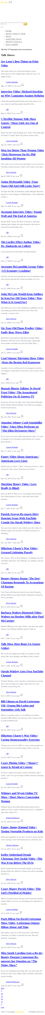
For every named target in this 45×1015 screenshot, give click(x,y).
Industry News (13, 39)
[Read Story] (22, 86)
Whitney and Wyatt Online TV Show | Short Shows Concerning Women (20, 797)
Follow (5, 2)
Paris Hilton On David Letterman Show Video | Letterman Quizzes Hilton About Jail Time (21, 923)
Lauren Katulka (12, 82)
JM (7, 109)
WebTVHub (19, 1012)
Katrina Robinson (12, 818)
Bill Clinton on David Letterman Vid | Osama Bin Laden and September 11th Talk (20, 705)
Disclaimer (12, 45)
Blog (8, 36)
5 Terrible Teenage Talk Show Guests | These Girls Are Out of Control (19, 123)
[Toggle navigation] (2, 27)
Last (2, 1007)
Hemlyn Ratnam (12, 845)
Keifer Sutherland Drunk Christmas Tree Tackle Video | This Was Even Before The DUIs (21, 858)
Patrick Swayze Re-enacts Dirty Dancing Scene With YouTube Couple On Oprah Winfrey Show (20, 518)
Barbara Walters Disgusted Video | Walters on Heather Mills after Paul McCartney (22, 616)
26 (2, 999)
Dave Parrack (11, 172)
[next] (1, 1005)
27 (2, 1002)
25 (2, 996)
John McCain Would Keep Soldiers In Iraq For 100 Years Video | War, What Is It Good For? (22, 298)
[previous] (1, 991)
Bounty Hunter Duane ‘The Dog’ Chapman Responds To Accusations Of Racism (22, 582)
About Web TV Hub (15, 34)
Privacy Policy (14, 42)
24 (2, 994)
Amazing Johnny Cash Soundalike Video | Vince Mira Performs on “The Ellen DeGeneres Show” (21, 426)
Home (9, 31)
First (2, 988)
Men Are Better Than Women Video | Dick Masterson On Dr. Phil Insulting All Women (22, 154)
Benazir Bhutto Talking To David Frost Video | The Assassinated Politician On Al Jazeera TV (20, 392)
